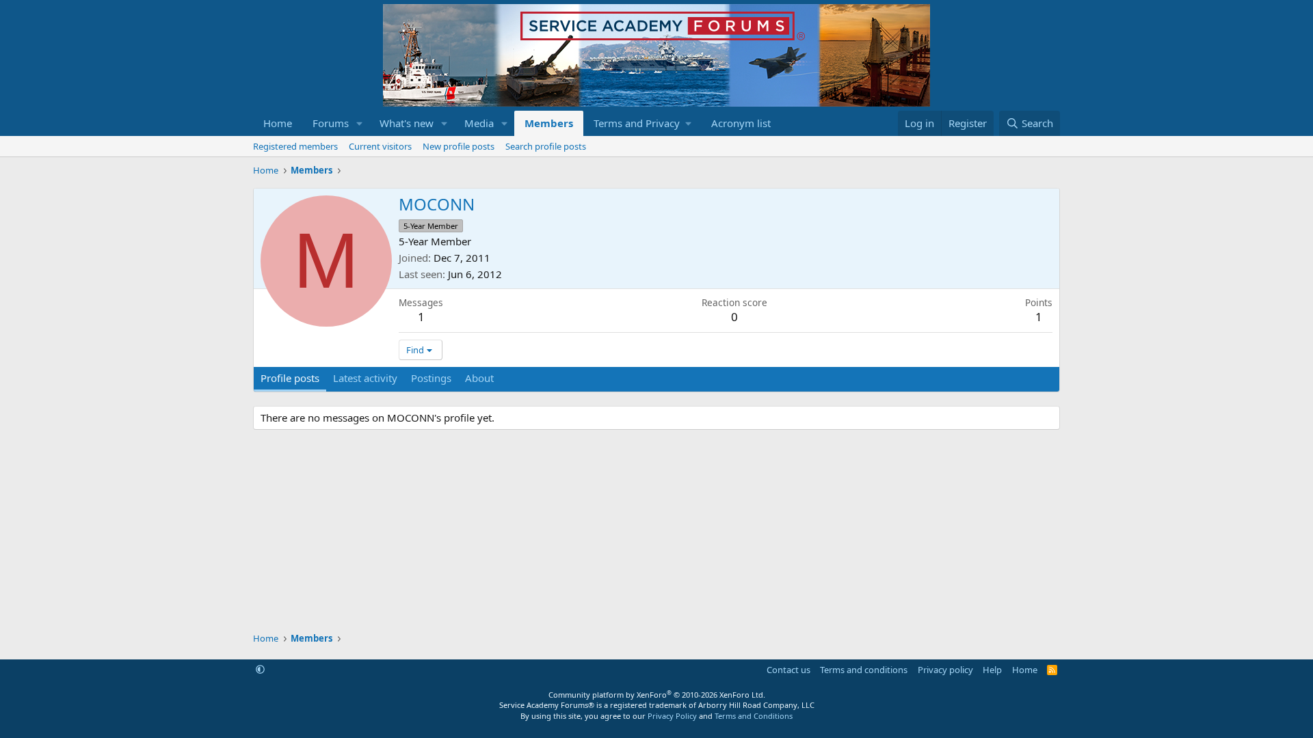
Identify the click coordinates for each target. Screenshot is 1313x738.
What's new (407, 123)
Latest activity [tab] (365, 378)
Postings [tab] (431, 378)
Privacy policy (945, 670)
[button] (359, 123)
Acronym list (741, 123)
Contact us (788, 670)
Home (277, 123)
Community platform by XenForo (656, 694)
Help (992, 670)
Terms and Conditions (754, 716)
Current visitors (380, 146)
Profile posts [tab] (290, 378)
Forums (331, 123)
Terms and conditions (863, 670)
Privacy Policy (672, 716)
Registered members (295, 146)
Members (549, 123)
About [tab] (479, 378)
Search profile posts (545, 146)
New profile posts (458, 146)
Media (479, 123)
